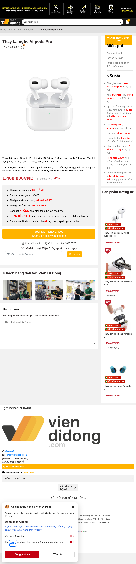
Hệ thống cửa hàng (14, 466)
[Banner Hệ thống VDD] (68, 9)
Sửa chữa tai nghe (23, 29)
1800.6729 (9, 451)
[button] (73, 506)
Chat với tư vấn (33, 243)
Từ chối (57, 554)
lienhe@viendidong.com (15, 455)
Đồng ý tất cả (22, 554)
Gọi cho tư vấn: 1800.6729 (62, 243)
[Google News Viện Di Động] (83, 539)
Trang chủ (5, 29)
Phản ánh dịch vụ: (19, 472)
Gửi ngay (74, 254)
